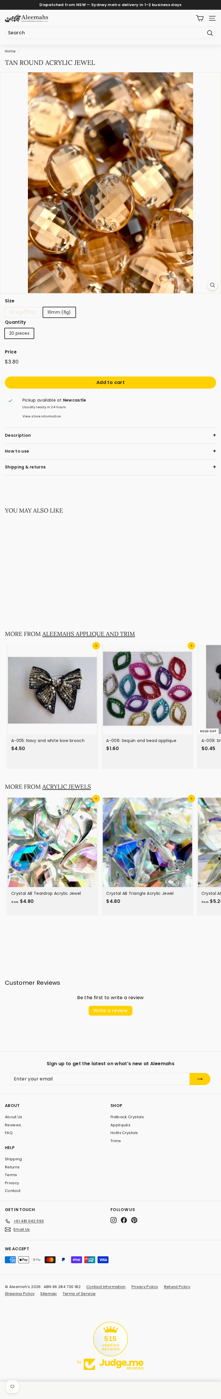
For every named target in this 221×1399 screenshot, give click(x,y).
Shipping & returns (25, 467)
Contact (12, 1190)
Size (9, 301)
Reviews (13, 1125)
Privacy (12, 1183)
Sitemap (48, 1293)
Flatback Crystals (127, 1117)
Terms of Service (79, 1293)
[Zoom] (212, 285)
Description (18, 435)
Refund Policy (177, 1286)
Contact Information (106, 1286)
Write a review (111, 1010)
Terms (11, 1175)
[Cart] (200, 18)
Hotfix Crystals (124, 1133)
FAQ (9, 1133)
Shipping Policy (20, 1293)
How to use (17, 451)
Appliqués (120, 1125)
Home (10, 51)
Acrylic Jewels (66, 786)
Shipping (13, 1159)
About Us (13, 1117)
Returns (12, 1167)
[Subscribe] (200, 1079)
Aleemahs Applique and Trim (88, 634)
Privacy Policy (145, 1286)
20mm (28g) (23, 312)
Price (11, 352)
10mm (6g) (59, 312)
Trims (115, 1141)
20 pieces (19, 333)
